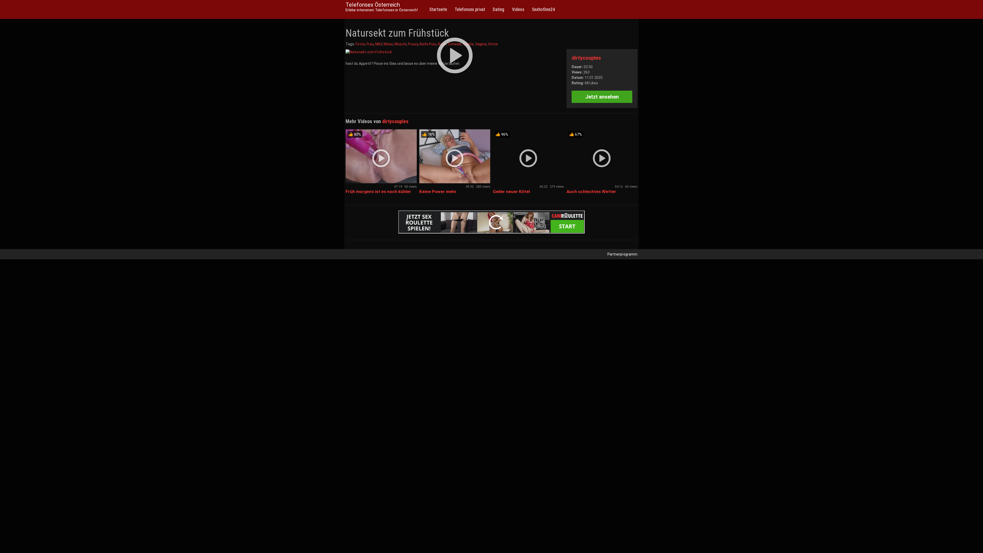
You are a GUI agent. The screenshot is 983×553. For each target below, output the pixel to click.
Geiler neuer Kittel (511, 191)
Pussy (413, 44)
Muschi (400, 44)
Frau (370, 44)
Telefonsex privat (470, 9)
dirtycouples (586, 58)
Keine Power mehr (437, 191)
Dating (498, 9)
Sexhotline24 (543, 9)
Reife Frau (428, 44)
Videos (518, 9)
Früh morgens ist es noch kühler (378, 191)
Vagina (480, 44)
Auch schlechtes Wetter (591, 191)
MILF (378, 44)
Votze (493, 44)
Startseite (438, 9)
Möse (388, 44)
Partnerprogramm (622, 254)
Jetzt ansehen (602, 97)
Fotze (360, 44)
